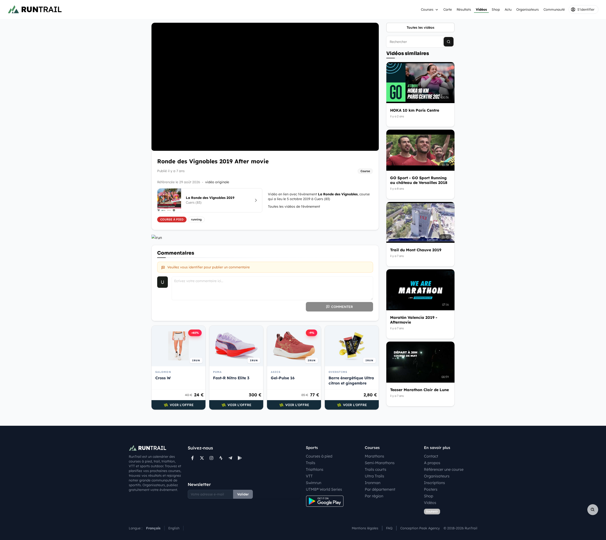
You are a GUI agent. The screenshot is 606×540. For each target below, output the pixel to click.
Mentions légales (365, 528)
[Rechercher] (449, 41)
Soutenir (432, 511)
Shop (496, 9)
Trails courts (375, 469)
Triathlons (314, 469)
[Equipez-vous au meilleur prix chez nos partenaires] (265, 237)
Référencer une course (443, 469)
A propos (432, 462)
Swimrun (313, 482)
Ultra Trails (374, 476)
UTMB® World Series (324, 489)
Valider (243, 494)
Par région (374, 496)
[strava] (221, 458)
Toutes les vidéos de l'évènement (294, 206)
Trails (310, 462)
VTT (309, 476)
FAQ (389, 528)
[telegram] (230, 458)
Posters (430, 489)
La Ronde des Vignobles (338, 194)
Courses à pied (319, 456)
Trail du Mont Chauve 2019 (415, 249)
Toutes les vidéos (420, 27)
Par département (380, 489)
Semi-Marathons (380, 462)
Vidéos (481, 9)
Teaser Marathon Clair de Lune (419, 389)
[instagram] (211, 458)
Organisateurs (527, 9)
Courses (427, 9)
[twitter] (202, 458)
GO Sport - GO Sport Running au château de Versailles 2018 (418, 180)
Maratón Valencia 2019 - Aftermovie (413, 320)
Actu (508, 9)
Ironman (372, 482)
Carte (447, 9)
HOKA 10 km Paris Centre (414, 110)
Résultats (464, 9)
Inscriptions (434, 482)
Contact (431, 456)
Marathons (374, 456)
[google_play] (240, 458)
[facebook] (192, 458)
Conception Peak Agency (420, 528)
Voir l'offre (182, 405)
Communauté (554, 9)
